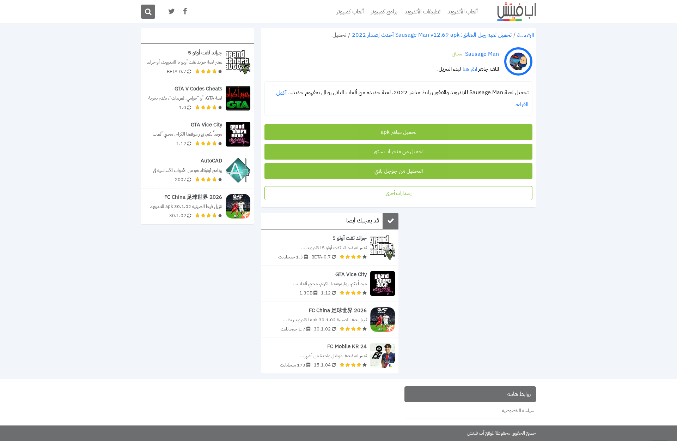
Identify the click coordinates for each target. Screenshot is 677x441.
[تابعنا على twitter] (171, 11)
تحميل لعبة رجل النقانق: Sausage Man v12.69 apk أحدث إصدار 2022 (432, 35)
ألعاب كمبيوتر (350, 11)
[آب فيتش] (511, 11)
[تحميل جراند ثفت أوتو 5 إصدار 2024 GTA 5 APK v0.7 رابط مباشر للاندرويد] (329, 247)
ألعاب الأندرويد (462, 11)
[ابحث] (148, 12)
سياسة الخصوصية (518, 410)
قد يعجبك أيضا (362, 221)
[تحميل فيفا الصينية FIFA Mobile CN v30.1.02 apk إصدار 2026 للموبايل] (329, 320)
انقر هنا (470, 69)
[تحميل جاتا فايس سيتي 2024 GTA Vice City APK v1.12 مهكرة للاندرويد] (329, 284)
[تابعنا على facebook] (184, 11)
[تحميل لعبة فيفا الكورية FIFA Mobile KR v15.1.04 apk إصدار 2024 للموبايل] (329, 356)
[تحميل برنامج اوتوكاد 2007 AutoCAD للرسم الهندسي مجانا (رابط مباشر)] (197, 170)
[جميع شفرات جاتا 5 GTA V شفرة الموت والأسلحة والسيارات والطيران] (197, 98)
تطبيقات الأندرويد (422, 11)
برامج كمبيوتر (384, 11)
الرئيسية (525, 35)
